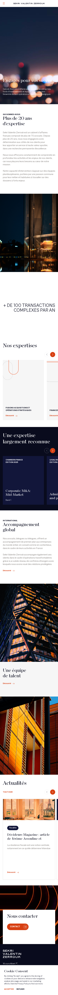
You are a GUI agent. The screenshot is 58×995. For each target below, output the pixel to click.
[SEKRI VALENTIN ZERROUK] (29, 3)
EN (8, 22)
